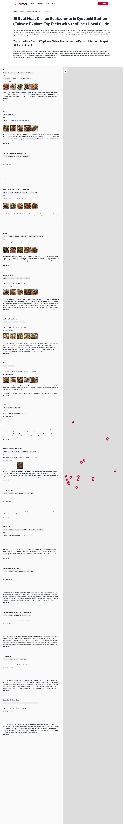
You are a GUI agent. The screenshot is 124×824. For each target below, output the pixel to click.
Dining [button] (32, 3)
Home (15, 11)
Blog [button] (47, 3)
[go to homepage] (19, 5)
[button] (107, 439)
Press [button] (53, 3)
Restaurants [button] (40, 3)
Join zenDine (103, 3)
